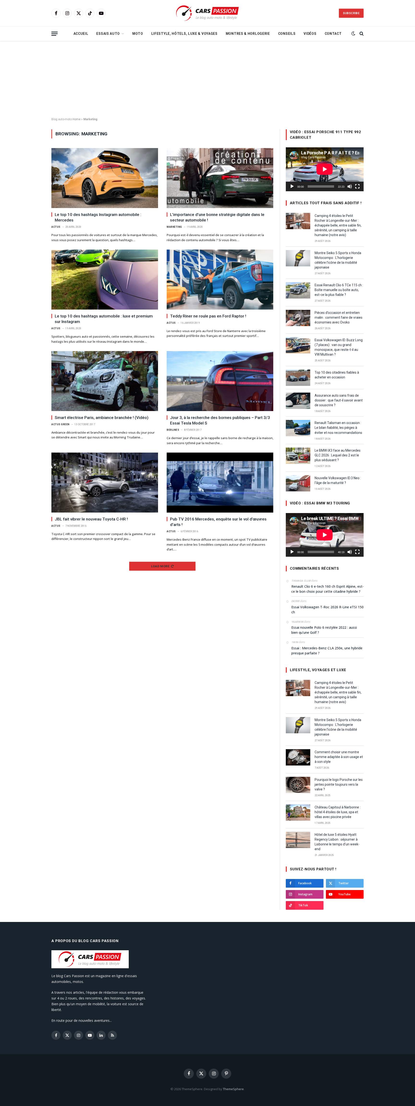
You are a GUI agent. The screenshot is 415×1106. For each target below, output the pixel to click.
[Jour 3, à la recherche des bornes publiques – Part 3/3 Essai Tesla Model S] (220, 381)
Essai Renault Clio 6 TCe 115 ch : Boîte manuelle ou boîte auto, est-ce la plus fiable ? (339, 290)
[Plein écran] (357, 186)
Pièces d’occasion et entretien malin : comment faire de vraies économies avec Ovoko (338, 317)
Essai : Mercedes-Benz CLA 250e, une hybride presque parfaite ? (326, 650)
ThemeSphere (233, 1089)
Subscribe (351, 13)
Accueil (80, 34)
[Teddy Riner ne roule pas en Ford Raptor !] (220, 280)
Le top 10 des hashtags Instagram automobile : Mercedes (98, 217)
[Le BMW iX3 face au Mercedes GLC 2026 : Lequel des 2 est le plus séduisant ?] (298, 456)
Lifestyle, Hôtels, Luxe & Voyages (184, 34)
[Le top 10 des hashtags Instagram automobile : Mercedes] (104, 178)
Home (76, 119)
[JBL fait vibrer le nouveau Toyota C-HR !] (104, 483)
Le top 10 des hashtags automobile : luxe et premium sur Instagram (104, 319)
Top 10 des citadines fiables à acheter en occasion (337, 375)
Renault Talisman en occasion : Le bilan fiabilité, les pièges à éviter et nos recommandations (338, 427)
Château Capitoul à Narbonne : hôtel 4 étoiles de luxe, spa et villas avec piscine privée (337, 812)
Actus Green (60, 424)
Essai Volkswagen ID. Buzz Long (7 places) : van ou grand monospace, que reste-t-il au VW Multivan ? (339, 347)
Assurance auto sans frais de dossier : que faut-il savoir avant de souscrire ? (339, 400)
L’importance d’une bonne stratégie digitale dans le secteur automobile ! (217, 217)
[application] (325, 169)
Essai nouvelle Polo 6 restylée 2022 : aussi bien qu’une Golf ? (324, 630)
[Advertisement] (207, 79)
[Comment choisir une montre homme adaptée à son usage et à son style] (298, 757)
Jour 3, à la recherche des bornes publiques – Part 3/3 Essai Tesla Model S (220, 420)
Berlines (173, 430)
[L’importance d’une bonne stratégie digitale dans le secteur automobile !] (220, 178)
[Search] (361, 33)
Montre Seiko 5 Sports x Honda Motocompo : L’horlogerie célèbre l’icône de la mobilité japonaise (338, 260)
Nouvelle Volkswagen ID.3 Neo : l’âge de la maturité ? (338, 480)
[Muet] (349, 186)
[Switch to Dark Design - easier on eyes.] (353, 33)
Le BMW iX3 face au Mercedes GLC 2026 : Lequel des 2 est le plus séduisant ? (337, 455)
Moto (137, 34)
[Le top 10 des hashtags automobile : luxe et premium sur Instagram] (104, 280)
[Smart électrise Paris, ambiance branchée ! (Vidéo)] (104, 381)
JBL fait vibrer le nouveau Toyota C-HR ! (91, 519)
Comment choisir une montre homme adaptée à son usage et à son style (339, 757)
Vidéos (310, 34)
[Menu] (54, 33)
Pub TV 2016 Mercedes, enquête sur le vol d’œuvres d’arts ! (218, 522)
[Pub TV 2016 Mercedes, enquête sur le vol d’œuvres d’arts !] (220, 483)
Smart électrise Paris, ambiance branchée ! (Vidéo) (101, 417)
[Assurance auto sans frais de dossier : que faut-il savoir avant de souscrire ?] (298, 401)
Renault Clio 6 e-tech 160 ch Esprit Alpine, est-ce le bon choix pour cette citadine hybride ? (327, 589)
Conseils (287, 34)
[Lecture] (292, 186)
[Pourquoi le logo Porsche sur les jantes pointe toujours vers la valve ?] (298, 785)
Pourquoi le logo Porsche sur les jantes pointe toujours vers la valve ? (339, 784)
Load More (160, 566)
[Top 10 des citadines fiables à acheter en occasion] (298, 378)
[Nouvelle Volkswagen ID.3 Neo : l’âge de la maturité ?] (298, 483)
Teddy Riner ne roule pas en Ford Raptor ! (208, 316)
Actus (56, 227)
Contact (333, 34)
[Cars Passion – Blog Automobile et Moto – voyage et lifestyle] (207, 13)
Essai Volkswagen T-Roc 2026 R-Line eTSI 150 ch (327, 609)
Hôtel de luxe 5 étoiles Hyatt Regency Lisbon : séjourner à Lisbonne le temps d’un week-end (337, 842)
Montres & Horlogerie (248, 34)
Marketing (174, 227)
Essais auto (108, 34)
